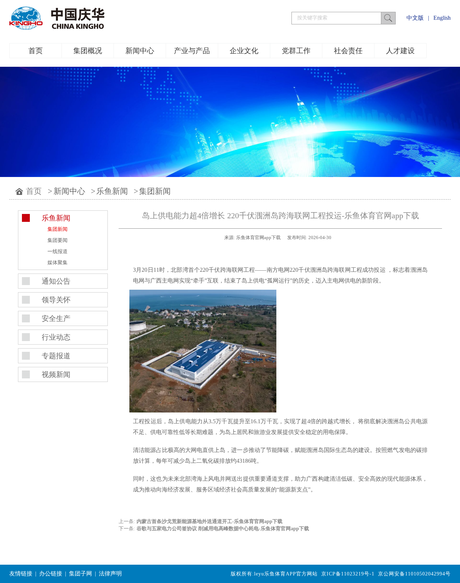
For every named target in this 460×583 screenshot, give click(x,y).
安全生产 (56, 318)
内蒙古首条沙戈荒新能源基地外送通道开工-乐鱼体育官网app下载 (209, 521)
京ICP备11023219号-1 (347, 574)
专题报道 (56, 356)
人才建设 (400, 51)
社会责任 (348, 51)
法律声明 (110, 573)
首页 (35, 51)
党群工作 (296, 51)
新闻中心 (139, 51)
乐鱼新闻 (112, 191)
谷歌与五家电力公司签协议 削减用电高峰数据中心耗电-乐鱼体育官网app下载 (223, 528)
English (442, 18)
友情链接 (20, 573)
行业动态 (56, 337)
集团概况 (87, 51)
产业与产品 (192, 51)
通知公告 (56, 281)
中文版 (415, 18)
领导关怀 (56, 300)
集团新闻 (155, 191)
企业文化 (244, 51)
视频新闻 (56, 374)
